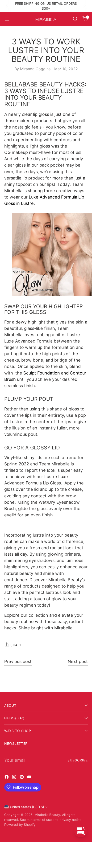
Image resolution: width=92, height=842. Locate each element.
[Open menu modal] (7, 19)
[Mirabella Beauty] (46, 19)
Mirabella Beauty (47, 815)
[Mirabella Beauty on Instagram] (14, 778)
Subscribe (77, 760)
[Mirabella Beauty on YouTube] (30, 778)
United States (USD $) (27, 807)
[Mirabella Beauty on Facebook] (7, 778)
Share (16, 645)
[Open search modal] (75, 19)
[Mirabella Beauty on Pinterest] (22, 778)
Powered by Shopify (20, 824)
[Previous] (7, 6)
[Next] (85, 6)
